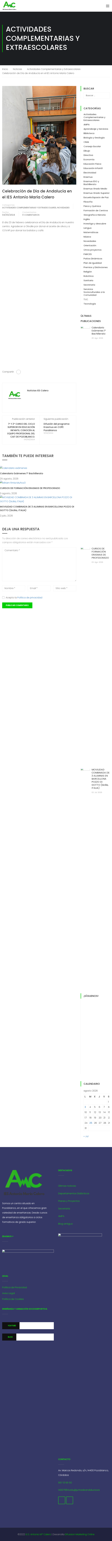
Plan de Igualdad (93, 262)
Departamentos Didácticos (73, 1193)
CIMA (86, 142)
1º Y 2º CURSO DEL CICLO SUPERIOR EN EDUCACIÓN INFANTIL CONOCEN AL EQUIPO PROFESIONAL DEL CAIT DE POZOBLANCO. (21, 430)
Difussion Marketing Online (79, 1534)
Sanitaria (88, 280)
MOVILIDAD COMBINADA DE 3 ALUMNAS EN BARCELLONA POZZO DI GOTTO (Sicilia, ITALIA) (101, 779)
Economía (89, 159)
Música (87, 236)
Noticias (17, 69)
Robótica (88, 276)
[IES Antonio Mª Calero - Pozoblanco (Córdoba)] (9, 6)
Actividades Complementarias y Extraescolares (53, 69)
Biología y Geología (94, 137)
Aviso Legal (8, 1293)
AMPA (87, 124)
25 (90, 1123)
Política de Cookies (13, 1299)
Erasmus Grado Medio (95, 188)
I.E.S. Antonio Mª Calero (39, 1534)
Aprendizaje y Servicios (96, 128)
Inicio (5, 69)
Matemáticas (91, 232)
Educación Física (92, 163)
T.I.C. (86, 299)
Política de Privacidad (14, 1287)
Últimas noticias (67, 1186)
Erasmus (88, 176)
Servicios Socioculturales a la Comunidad (94, 292)
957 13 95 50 (65, 1482)
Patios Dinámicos (93, 258)
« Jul (86, 1136)
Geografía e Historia (95, 214)
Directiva (88, 155)
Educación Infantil (93, 168)
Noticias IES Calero (37, 390)
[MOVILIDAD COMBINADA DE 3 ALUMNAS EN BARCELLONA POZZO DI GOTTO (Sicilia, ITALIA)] (39, 499)
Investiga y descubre (95, 223)
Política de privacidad (29, 597)
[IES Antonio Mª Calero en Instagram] (69, 1500)
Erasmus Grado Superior (97, 193)
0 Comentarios (30, 215)
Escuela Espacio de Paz (96, 197)
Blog (10, 1337)
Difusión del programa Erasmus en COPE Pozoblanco (56, 427)
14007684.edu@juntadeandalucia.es (79, 1490)
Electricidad (90, 172)
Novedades (63, 207)
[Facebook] (18, 372)
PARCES (88, 254)
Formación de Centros (96, 210)
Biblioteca (89, 133)
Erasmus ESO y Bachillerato (91, 183)
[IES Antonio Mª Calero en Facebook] (61, 1500)
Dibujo (87, 150)
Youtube (11, 1325)
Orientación (90, 245)
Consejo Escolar (92, 146)
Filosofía (88, 201)
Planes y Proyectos (69, 1201)
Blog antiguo (65, 1223)
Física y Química (92, 206)
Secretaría (89, 284)
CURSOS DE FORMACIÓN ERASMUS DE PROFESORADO (30, 488)
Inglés (87, 219)
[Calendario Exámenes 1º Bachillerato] (13, 468)
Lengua (87, 227)
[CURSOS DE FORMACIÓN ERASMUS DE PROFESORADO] (13, 482)
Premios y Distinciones (96, 267)
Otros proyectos (93, 249)
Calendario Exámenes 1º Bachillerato (21, 473)
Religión (88, 271)
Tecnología (90, 303)
